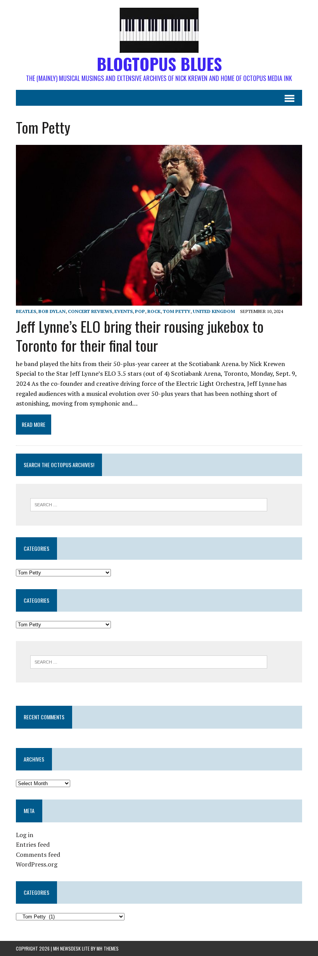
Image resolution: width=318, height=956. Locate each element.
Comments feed (38, 854)
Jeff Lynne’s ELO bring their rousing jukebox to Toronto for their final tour (140, 335)
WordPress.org (36, 864)
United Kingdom (214, 311)
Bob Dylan (52, 311)
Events (123, 311)
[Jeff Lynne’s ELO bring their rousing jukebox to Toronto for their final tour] (159, 300)
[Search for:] (148, 504)
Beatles (26, 311)
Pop (140, 311)
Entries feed (33, 844)
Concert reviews (90, 311)
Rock (154, 311)
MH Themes (108, 948)
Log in (24, 834)
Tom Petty (176, 311)
